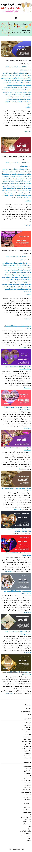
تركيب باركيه (27, 751)
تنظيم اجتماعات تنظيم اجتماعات (14, 183)
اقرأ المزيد (28, 131)
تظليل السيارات (26, 790)
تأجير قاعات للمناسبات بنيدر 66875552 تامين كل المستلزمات (17, 449)
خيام (29, 838)
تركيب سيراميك (26, 748)
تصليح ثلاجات (27, 809)
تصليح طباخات (27, 787)
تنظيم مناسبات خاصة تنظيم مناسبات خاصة (16, 190)
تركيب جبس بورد (26, 792)
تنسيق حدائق (27, 797)
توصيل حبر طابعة (26, 836)
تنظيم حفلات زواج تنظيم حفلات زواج (17, 87)
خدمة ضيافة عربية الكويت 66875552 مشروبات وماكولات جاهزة (17, 592)
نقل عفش (28, 744)
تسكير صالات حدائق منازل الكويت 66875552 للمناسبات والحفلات (18, 632)
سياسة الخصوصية (26, 711)
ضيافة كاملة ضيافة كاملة (20, 99)
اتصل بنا (28, 708)
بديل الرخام (27, 799)
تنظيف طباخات (27, 785)
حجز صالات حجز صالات (12, 92)
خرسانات (28, 768)
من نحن (28, 714)
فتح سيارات (27, 746)
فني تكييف (28, 775)
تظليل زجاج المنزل (25, 831)
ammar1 (24, 66)
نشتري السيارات (26, 780)
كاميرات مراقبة (26, 741)
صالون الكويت (27, 773)
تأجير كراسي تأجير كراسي (19, 78)
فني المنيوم (28, 819)
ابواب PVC (28, 758)
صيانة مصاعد (27, 755)
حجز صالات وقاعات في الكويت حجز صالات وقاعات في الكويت (18, 97)
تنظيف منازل (27, 766)
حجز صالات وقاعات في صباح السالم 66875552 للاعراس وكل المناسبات (17, 408)
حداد (29, 814)
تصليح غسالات (27, 807)
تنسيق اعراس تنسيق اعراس (20, 80)
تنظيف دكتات (27, 782)
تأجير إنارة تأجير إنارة (21, 73)
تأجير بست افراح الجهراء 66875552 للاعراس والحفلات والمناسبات (18, 368)
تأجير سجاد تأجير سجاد (18, 75)
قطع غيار (28, 840)
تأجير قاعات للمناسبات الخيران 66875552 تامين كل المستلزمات (16, 489)
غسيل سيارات (27, 821)
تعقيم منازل (27, 778)
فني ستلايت (27, 722)
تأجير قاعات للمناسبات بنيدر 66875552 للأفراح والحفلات (17, 327)
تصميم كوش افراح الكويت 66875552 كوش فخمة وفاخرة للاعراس (17, 673)
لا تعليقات (28, 107)
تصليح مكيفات (27, 824)
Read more (22, 347)
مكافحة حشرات (26, 729)
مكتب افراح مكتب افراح (19, 197)
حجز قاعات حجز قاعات (13, 193)
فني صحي (28, 734)
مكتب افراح (23, 70)
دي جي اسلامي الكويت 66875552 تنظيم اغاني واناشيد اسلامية (17, 554)
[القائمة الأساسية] (16, 18)
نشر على (13, 66)
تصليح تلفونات (27, 812)
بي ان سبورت (27, 725)
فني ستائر (28, 794)
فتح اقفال (28, 732)
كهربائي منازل (27, 739)
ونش (29, 826)
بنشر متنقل (28, 727)
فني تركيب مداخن (26, 817)
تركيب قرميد (27, 833)
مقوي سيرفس (27, 736)
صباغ (29, 828)
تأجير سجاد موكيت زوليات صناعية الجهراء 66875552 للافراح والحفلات (19, 530)
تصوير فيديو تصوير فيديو (13, 178)
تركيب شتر (28, 753)
